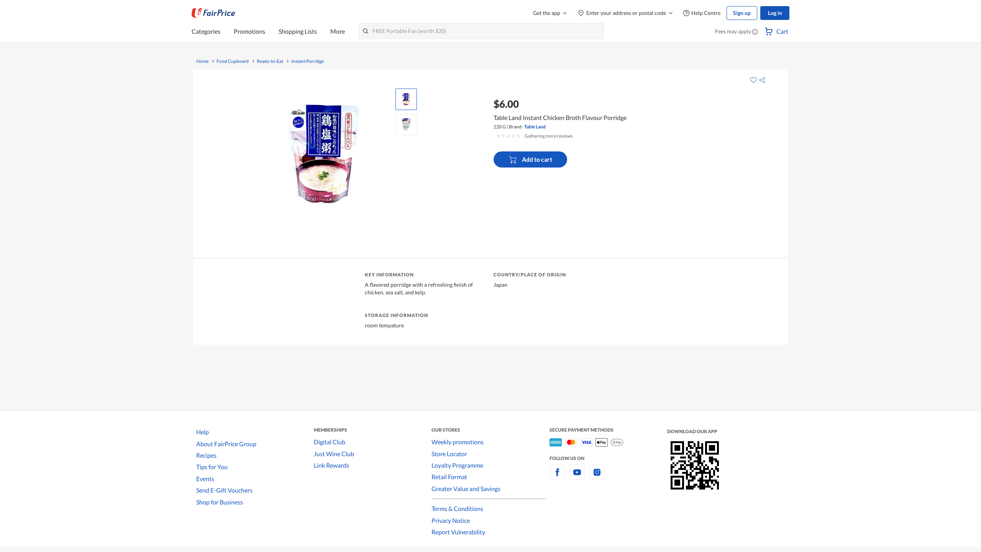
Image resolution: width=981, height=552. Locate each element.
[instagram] (597, 476)
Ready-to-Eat (270, 61)
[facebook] (557, 476)
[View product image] (406, 99)
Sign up (742, 13)
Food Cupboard (233, 61)
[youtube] (577, 476)
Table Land (535, 127)
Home (202, 61)
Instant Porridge (307, 61)
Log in (775, 13)
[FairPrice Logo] (213, 13)
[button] (755, 32)
